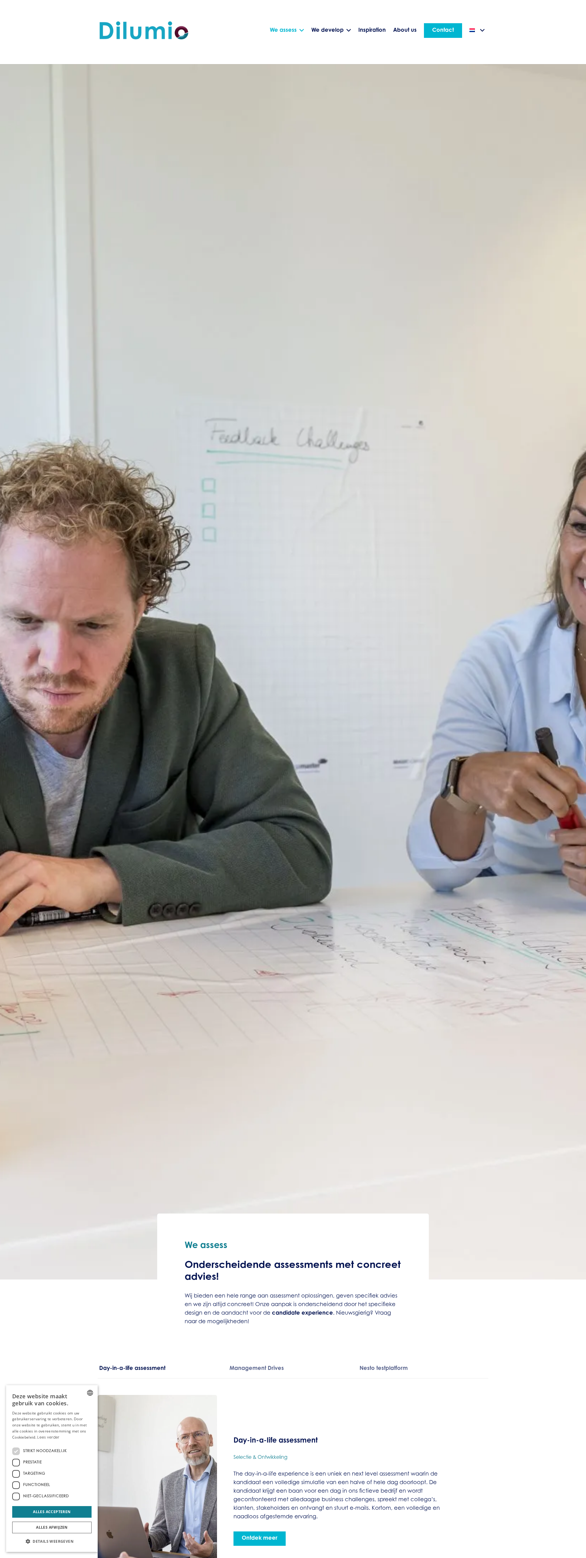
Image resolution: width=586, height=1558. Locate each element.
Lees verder (48, 1438)
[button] (52, 1541)
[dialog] (52, 1468)
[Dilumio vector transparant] (144, 30)
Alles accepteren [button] (52, 1511)
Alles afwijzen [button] (52, 1527)
